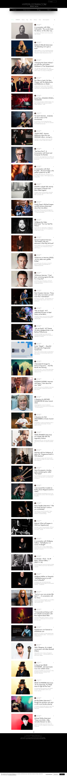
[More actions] (53, 24)
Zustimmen (62, 774)
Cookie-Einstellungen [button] (49, 774)
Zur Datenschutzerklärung (12, 774)
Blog (27, 19)
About (31, 19)
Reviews (23, 19)
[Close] (65, 774)
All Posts (12, 19)
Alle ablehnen (56, 774)
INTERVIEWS (18, 19)
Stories (40, 19)
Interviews (35, 19)
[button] (54, 19)
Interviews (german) (46, 19)
